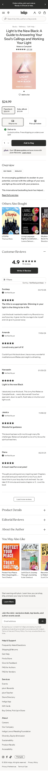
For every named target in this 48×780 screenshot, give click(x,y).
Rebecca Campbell (24, 46)
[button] (3, 12)
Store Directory (8, 697)
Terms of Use (22, 766)
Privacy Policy (33, 762)
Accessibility (7, 749)
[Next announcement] (45, 4)
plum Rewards (8, 688)
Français (19, 757)
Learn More (9, 602)
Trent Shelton (7, 577)
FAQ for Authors (8, 667)
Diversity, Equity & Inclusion (13, 736)
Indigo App (6, 701)
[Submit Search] (5, 19)
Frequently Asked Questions (13, 645)
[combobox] (26, 19)
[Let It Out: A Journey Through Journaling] (30, 556)
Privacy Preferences (9, 766)
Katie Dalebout (27, 577)
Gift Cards (6, 706)
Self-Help (30, 27)
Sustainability (7, 740)
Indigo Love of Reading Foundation (16, 731)
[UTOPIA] (11, 220)
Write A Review (24, 270)
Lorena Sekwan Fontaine (27, 241)
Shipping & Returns (10, 649)
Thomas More (7, 239)
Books (14, 27)
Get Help (5, 654)
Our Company (8, 727)
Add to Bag (29, 143)
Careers (5, 722)
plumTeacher (7, 693)
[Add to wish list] (17, 232)
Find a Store (7, 658)
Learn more (26, 153)
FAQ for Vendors (9, 672)
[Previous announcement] (3, 4)
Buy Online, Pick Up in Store (13, 710)
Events (5, 684)
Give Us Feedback (9, 663)
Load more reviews (24, 499)
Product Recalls (8, 745)
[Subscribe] (42, 621)
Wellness (22, 27)
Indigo (10, 762)
